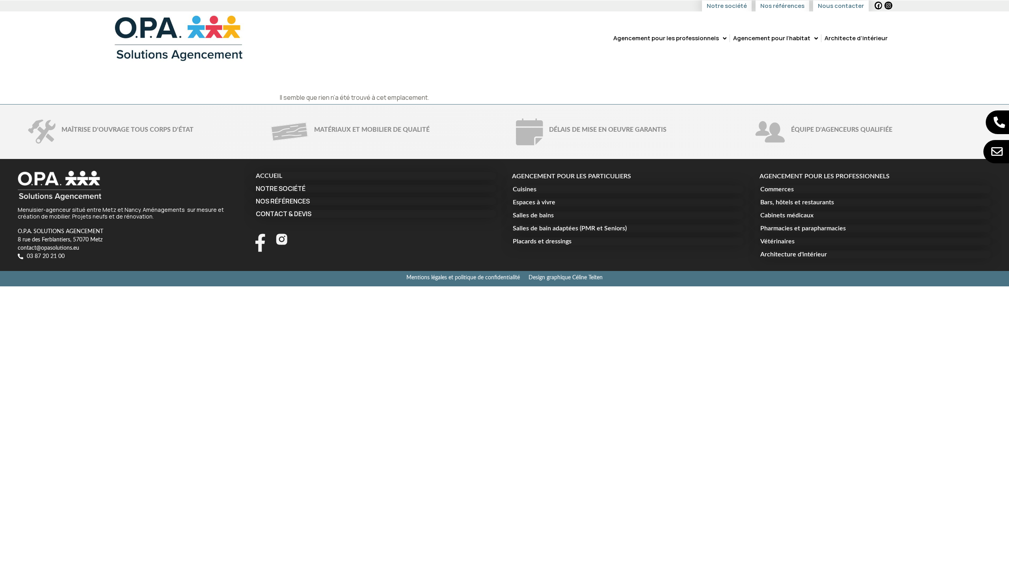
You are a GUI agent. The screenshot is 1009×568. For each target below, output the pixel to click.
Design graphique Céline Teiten (566, 277)
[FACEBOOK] (878, 5)
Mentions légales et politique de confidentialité (463, 277)
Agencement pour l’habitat (771, 38)
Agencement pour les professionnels (666, 38)
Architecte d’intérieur (856, 38)
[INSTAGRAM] (888, 5)
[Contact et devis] (997, 151)
